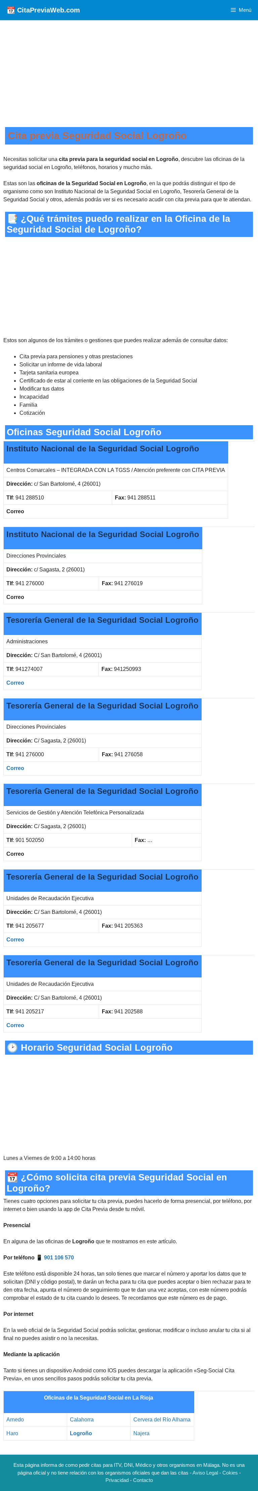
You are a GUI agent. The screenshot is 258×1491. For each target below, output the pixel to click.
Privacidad (117, 1480)
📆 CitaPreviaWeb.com (43, 10)
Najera (141, 1433)
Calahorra (82, 1419)
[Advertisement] (129, 77)
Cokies (230, 1473)
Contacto (143, 1480)
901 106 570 (59, 1257)
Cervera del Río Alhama (161, 1419)
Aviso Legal (205, 1473)
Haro (12, 1433)
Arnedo (15, 1419)
